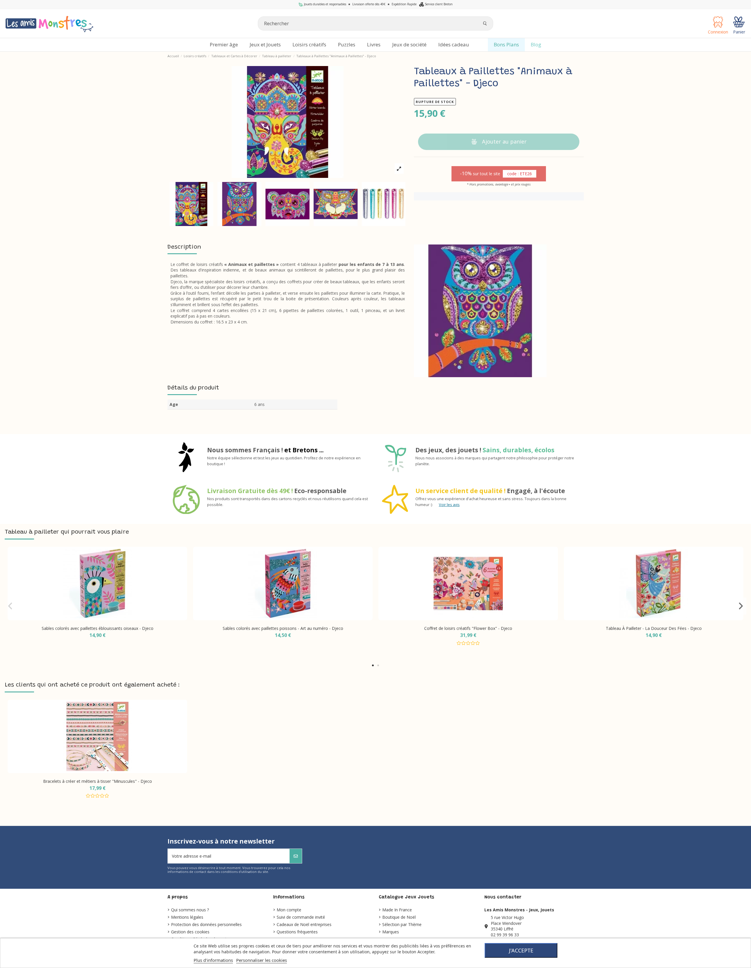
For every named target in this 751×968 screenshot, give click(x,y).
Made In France (397, 910)
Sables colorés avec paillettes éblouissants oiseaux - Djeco (97, 628)
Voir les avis (449, 504)
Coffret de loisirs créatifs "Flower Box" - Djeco (468, 628)
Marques (390, 932)
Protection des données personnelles (206, 924)
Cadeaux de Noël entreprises (304, 924)
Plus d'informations (213, 960)
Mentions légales (187, 917)
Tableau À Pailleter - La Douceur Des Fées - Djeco (654, 628)
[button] (373, 665)
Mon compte (289, 910)
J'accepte (521, 950)
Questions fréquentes (297, 932)
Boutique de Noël (399, 917)
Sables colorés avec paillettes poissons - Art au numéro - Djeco (283, 628)
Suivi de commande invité (301, 917)
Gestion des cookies (190, 932)
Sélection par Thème (402, 924)
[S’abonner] (296, 856)
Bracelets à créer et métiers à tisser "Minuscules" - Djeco (97, 781)
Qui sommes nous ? (190, 910)
